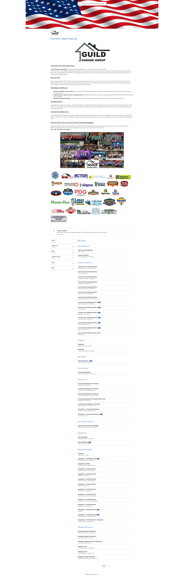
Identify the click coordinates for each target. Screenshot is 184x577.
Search (53, 240)
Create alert (60, 234)
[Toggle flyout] (73, 247)
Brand (53, 262)
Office (53, 251)
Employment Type (56, 256)
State (53, 267)
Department (54, 245)
